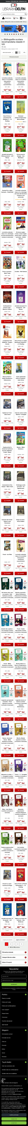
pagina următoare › (20, 940)
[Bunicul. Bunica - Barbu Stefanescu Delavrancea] (7, 373)
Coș (16, 18)
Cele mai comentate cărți (8, 1066)
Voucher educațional (7, 1021)
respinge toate (14, 1119)
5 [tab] (14, 34)
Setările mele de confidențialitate (10, 1069)
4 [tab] (12, 34)
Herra (6, 275)
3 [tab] (9, 34)
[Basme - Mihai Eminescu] (20, 444)
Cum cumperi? (5, 1009)
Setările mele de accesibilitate (9, 1073)
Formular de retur (6, 1037)
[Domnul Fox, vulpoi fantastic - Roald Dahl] (7, 187)
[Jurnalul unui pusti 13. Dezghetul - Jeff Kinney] (20, 303)
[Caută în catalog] (25, 14)
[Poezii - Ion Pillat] (7, 551)
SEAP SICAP (5, 1024)
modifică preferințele (14, 1115)
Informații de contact (7, 1034)
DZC (6, 86)
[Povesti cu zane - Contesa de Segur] (7, 880)
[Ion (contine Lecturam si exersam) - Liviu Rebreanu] (20, 844)
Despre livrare (5, 1013)
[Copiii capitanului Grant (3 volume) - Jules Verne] (20, 373)
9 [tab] (23, 34)
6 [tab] (16, 34)
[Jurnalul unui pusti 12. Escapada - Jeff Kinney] (7, 915)
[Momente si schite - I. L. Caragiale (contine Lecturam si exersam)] (7, 771)
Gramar (5, 311)
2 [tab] (7, 34)
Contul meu (8, 18)
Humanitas (19, 160)
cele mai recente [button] (7, 52)
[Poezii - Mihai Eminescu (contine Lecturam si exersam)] (7, 660)
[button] (23, 18)
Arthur (6, 124)
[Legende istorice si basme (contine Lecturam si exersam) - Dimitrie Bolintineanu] (20, 697)
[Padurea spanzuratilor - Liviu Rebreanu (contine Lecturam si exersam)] (7, 844)
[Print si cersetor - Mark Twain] (7, 268)
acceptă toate (14, 1123)
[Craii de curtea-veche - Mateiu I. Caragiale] (20, 410)
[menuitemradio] (19, 52)
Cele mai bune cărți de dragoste (10, 1082)
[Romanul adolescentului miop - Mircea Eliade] (20, 113)
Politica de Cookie (17, 1094)
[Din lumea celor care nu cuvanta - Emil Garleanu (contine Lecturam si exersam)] (7, 589)
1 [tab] (5, 34)
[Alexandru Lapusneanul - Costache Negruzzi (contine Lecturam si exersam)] (20, 806)
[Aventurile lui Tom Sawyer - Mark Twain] (7, 482)
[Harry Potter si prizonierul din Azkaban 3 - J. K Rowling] (7, 113)
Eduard (5, 383)
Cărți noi (4, 1041)
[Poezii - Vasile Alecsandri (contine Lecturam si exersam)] (20, 626)
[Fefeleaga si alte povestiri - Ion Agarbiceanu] (20, 482)
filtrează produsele (14, 57)
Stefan (19, 382)
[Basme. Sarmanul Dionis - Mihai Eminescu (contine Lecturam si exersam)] (7, 735)
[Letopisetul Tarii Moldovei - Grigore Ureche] (7, 337)
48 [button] (24, 52)
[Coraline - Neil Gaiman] (20, 268)
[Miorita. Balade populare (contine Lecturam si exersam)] (20, 735)
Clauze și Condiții (16, 1108)
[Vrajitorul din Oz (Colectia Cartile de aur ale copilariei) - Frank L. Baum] (7, 444)
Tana (19, 124)
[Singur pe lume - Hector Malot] (20, 516)
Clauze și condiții (6, 998)
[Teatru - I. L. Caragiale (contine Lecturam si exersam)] (20, 771)
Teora (19, 241)
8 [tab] (21, 34)
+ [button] (25, 952)
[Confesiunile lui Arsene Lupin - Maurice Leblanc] (7, 303)
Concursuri (4, 1017)
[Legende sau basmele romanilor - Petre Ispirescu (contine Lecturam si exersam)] (7, 697)
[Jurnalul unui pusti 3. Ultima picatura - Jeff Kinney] (7, 151)
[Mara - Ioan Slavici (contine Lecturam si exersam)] (7, 806)
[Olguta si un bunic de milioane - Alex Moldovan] (20, 915)
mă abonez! (14, 984)
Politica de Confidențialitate (9, 1006)
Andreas (19, 201)
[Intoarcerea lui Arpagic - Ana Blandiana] (20, 151)
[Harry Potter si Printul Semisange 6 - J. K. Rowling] (20, 880)
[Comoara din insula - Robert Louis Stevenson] (7, 516)
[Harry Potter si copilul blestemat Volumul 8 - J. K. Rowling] (20, 337)
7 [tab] (18, 34)
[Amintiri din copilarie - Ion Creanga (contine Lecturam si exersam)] (7, 626)
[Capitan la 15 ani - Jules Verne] (7, 410)
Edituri (3, 1049)
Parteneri (4, 1056)
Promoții (4, 1045)
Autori (3, 1053)
